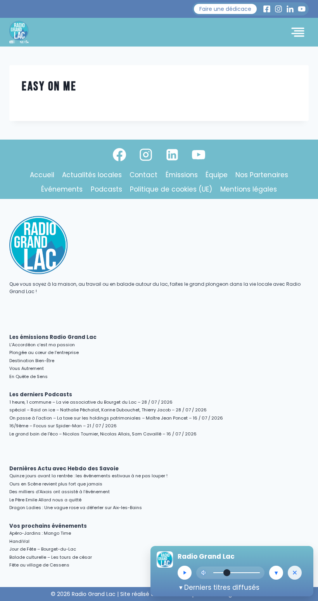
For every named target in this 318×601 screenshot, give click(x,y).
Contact (143, 175)
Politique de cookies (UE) (171, 189)
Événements (62, 189)
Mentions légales (248, 189)
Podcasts (106, 189)
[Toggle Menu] (298, 32)
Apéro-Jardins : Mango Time (40, 533)
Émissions (182, 175)
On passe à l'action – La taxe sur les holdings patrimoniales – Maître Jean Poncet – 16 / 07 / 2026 (116, 418)
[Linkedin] (172, 155)
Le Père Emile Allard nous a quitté (45, 500)
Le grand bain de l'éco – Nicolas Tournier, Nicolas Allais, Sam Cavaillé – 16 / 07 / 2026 (103, 434)
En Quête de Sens (28, 376)
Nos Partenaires (261, 175)
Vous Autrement (26, 368)
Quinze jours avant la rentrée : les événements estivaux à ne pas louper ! (88, 476)
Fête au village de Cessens (39, 565)
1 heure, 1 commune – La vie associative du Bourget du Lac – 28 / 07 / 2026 (91, 402)
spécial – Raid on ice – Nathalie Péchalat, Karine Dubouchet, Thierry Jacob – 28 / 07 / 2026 (108, 410)
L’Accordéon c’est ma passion (42, 345)
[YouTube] (198, 155)
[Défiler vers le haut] (303, 528)
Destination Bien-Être (31, 360)
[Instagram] (146, 155)
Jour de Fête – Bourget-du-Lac (42, 549)
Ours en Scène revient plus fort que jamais (55, 484)
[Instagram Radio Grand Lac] (278, 9)
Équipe (217, 175)
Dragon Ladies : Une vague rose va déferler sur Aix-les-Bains (75, 507)
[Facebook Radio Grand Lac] (267, 9)
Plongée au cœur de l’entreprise (44, 352)
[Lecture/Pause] (185, 573)
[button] (225, 9)
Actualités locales (92, 175)
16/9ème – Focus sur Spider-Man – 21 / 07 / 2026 (63, 426)
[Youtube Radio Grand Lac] (302, 9)
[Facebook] (119, 155)
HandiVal (19, 541)
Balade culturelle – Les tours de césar (50, 557)
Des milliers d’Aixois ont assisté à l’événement (59, 492)
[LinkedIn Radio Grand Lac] (290, 9)
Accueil (42, 175)
